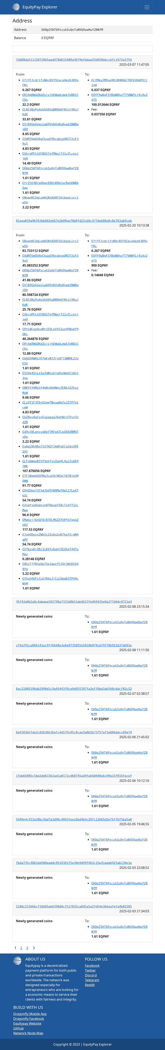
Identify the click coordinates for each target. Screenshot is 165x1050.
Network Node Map (28, 1033)
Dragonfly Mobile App (30, 1014)
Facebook (92, 965)
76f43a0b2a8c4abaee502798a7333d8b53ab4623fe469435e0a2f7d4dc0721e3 (74, 602)
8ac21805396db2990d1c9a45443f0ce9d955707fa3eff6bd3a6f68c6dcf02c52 (74, 689)
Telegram (92, 980)
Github (18, 1028)
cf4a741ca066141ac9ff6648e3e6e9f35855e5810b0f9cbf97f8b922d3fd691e (74, 645)
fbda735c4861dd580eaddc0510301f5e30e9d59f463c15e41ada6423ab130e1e (74, 863)
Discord (91, 975)
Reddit (90, 985)
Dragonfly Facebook (28, 1018)
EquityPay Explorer (39, 7)
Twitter (90, 970)
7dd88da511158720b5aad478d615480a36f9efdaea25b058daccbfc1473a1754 (74, 60)
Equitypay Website (27, 1023)
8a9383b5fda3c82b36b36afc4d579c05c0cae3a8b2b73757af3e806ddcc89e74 (74, 732)
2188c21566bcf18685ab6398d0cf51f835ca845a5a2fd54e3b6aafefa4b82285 (74, 906)
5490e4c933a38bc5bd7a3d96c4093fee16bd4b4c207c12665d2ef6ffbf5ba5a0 (74, 819)
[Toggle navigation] (147, 7)
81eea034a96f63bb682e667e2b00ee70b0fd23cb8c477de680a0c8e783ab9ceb (74, 221)
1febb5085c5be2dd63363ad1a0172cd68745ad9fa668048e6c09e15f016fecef (74, 776)
